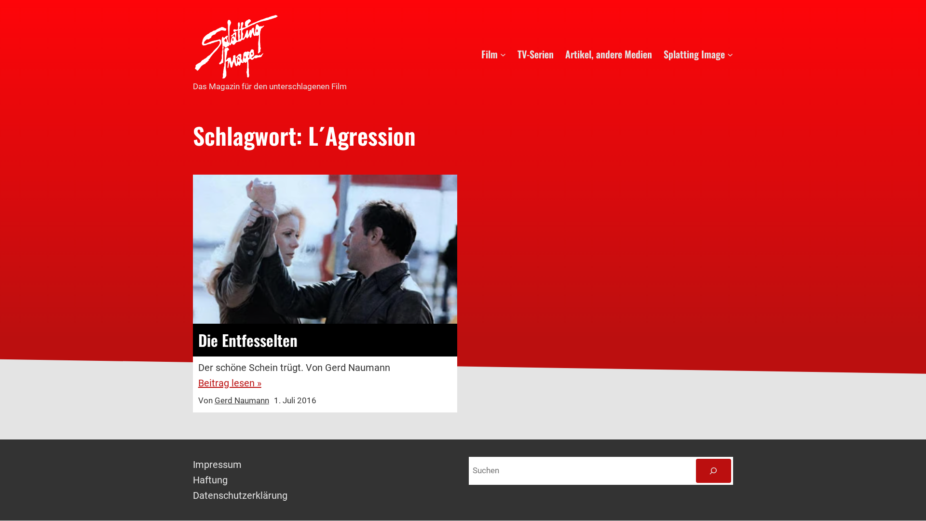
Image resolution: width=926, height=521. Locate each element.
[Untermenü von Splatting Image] (730, 54)
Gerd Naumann (242, 400)
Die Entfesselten (248, 340)
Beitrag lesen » (229, 383)
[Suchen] (713, 471)
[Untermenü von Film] (503, 54)
